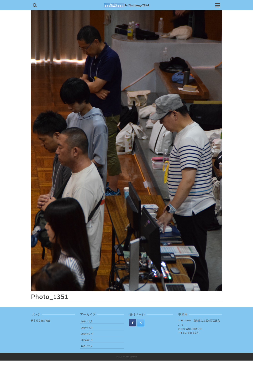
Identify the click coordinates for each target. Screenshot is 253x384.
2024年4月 (87, 346)
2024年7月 (87, 327)
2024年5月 (87, 340)
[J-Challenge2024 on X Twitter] (140, 322)
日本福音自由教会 (40, 320)
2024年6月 (87, 333)
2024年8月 (87, 321)
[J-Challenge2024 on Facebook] (132, 322)
